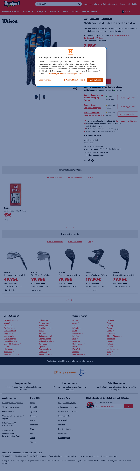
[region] (70, 66)
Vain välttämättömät (74, 80)
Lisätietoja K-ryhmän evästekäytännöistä (66, 73)
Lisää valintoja (45, 80)
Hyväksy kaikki (95, 80)
